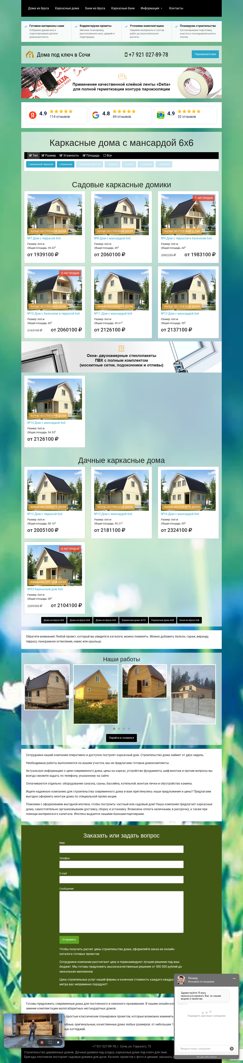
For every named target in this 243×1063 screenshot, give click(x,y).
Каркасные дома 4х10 (134, 620)
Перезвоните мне (205, 54)
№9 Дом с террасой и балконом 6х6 (186, 238)
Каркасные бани (123, 8)
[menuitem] (38, 8)
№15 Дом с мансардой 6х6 (113, 514)
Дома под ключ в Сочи (63, 54)
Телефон (64, 858)
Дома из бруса (38, 8)
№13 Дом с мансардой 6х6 (180, 313)
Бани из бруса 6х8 (189, 620)
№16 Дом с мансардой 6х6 (180, 514)
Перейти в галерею (121, 738)
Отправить (69, 939)
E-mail (63, 873)
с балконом (65, 164)
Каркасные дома (67, 8)
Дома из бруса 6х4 (80, 620)
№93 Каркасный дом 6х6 (45, 589)
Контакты (176, 8)
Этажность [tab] (70, 155)
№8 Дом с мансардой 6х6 (112, 238)
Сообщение (66, 888)
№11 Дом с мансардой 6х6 (113, 313)
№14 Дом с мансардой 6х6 (46, 423)
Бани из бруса (95, 8)
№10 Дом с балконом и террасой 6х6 (53, 313)
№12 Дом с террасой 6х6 (44, 514)
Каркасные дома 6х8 (162, 620)
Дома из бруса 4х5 (54, 620)
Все (109, 155)
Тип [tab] (35, 155)
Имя (62, 842)
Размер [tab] (50, 155)
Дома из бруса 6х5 (106, 620)
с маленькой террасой (41, 164)
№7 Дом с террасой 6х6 (44, 238)
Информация (150, 8)
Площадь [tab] (93, 155)
